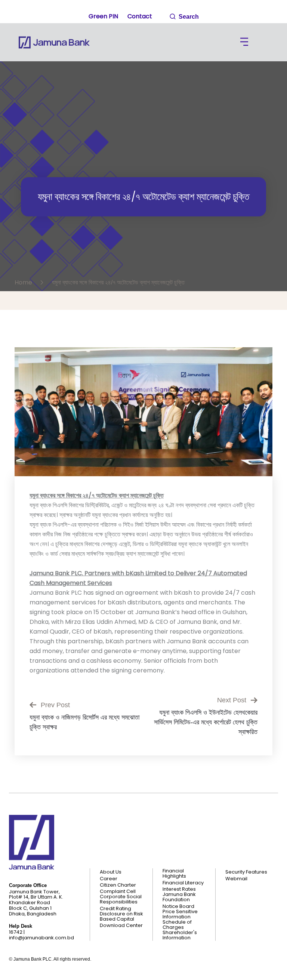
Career (108, 878)
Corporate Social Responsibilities (121, 899)
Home (25, 282)
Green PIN (103, 16)
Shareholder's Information (180, 935)
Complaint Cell (118, 891)
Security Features (246, 872)
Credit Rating (115, 908)
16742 (15, 932)
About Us (110, 872)
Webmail (236, 878)
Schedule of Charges (177, 925)
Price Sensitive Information (180, 914)
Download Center (121, 925)
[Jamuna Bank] (54, 42)
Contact (139, 16)
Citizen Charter (118, 885)
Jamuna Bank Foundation (179, 897)
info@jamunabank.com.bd (41, 937)
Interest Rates (179, 889)
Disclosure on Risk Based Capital (121, 916)
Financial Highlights (174, 873)
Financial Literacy (183, 883)
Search (188, 16)
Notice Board (178, 906)
